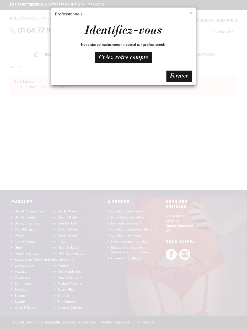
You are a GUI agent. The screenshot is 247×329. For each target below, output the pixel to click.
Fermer (179, 76)
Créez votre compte (123, 57)
